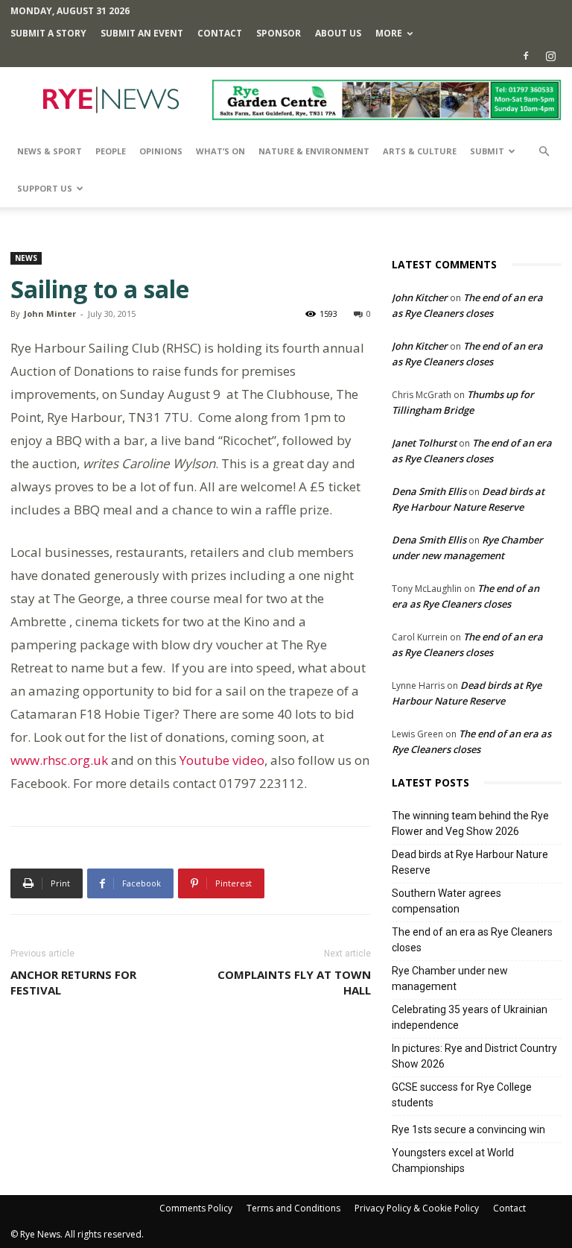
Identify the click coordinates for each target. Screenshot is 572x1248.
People (110, 151)
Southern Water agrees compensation (446, 901)
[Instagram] (550, 56)
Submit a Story (48, 33)
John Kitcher (420, 297)
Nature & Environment (313, 151)
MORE (388, 33)
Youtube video (221, 760)
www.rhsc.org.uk (59, 760)
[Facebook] (526, 56)
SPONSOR (278, 33)
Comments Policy (195, 1208)
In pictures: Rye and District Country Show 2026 (474, 1056)
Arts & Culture (420, 151)
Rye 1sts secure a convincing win (468, 1129)
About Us (338, 33)
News (26, 258)
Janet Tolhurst (424, 443)
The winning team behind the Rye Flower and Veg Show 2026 (470, 823)
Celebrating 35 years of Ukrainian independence (469, 1017)
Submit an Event (142, 33)
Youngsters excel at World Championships (453, 1160)
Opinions (160, 151)
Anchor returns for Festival (73, 982)
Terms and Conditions (293, 1208)
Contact (219, 33)
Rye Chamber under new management (450, 978)
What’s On (220, 151)
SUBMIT (487, 151)
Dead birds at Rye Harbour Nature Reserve (470, 862)
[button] (544, 152)
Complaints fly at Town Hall (294, 982)
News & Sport (49, 151)
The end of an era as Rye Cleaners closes (472, 940)
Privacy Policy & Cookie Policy (417, 1208)
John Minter (50, 313)
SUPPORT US (44, 188)
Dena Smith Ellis (429, 491)
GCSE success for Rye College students (462, 1095)
